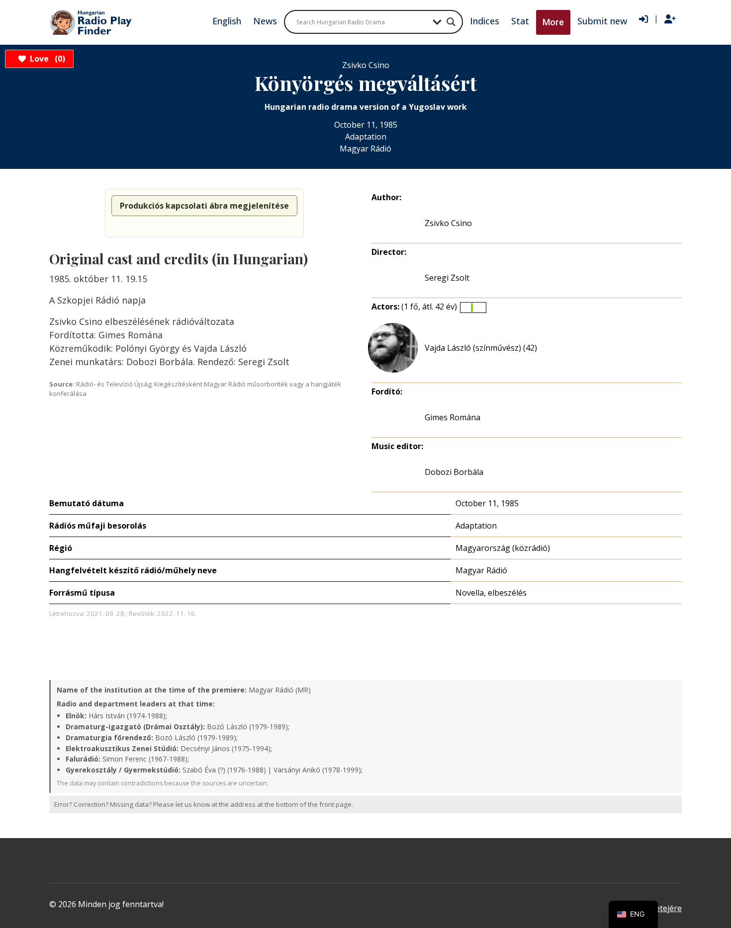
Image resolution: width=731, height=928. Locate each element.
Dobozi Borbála (454, 471)
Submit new (602, 21)
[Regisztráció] (670, 19)
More (553, 22)
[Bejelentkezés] (643, 19)
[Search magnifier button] (451, 22)
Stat (520, 21)
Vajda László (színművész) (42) (481, 347)
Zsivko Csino (448, 223)
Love (46, 58)
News (265, 21)
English (226, 21)
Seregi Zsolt (447, 277)
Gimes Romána (452, 417)
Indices (484, 21)
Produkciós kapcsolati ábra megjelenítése (204, 205)
